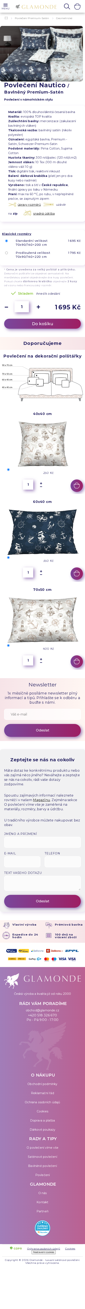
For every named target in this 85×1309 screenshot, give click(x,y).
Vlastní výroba (24, 924)
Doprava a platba (42, 1120)
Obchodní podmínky (42, 1084)
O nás (42, 1193)
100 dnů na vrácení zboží (66, 936)
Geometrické (64, 18)
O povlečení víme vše (42, 1148)
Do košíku (42, 323)
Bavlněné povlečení (42, 1166)
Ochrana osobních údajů (42, 1102)
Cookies (42, 1111)
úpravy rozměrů (29, 205)
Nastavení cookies (43, 1252)
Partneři (43, 1211)
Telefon (52, 853)
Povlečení (42, 1175)
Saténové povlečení (42, 1157)
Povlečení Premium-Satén (32, 18)
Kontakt (42, 1202)
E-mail (10, 853)
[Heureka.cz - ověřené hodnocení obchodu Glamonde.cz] (42, 1229)
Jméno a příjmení (20, 833)
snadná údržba (44, 213)
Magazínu (41, 800)
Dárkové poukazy (42, 1129)
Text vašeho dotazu (23, 872)
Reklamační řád (42, 1093)
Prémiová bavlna (69, 924)
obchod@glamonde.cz (42, 1010)
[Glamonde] (34, 6)
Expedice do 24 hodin (25, 936)
